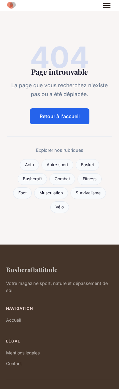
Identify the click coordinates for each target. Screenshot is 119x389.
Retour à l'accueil (60, 116)
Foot (22, 192)
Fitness (89, 178)
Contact (14, 363)
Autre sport (57, 164)
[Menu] (107, 5)
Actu (29, 164)
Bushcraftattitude (31, 269)
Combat (62, 178)
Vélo (60, 206)
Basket (87, 164)
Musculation (51, 192)
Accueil (13, 320)
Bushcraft (32, 178)
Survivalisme (88, 192)
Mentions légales (23, 352)
